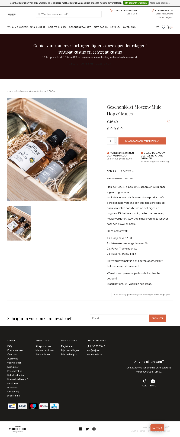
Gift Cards (101, 27)
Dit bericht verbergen (136, 3)
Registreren (67, 346)
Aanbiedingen (43, 354)
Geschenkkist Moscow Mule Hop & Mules (35, 91)
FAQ (9, 346)
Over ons (129, 27)
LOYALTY (157, 427)
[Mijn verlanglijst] (163, 27)
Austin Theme (138, 430)
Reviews (127, 171)
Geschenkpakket (80, 27)
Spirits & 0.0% (57, 27)
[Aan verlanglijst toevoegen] (168, 122)
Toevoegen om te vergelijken (156, 294)
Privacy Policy (14, 371)
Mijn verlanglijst (69, 354)
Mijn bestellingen (70, 350)
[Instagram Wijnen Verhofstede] (94, 429)
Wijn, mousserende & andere (26, 27)
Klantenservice (14, 350)
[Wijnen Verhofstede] (19, 14)
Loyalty (115, 27)
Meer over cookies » (160, 3)
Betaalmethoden (15, 375)
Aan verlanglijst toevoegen (127, 294)
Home (10, 91)
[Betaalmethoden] (12, 406)
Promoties (12, 387)
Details (111, 171)
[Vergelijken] (157, 27)
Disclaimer (12, 367)
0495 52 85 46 (97, 346)
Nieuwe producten (45, 350)
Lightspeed (164, 430)
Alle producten (43, 346)
